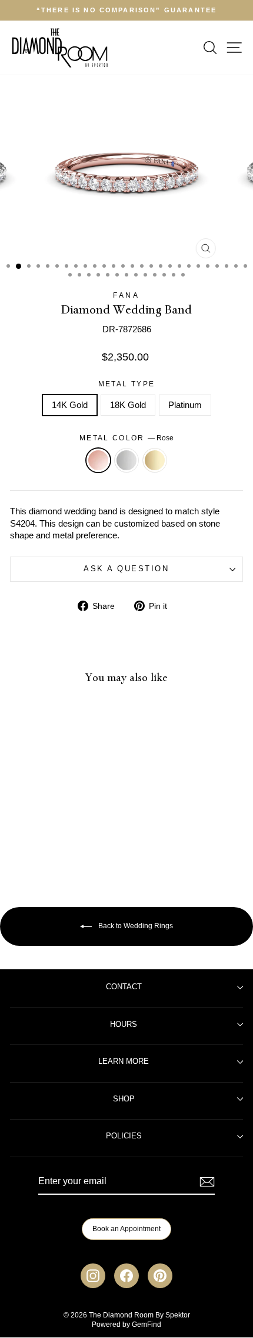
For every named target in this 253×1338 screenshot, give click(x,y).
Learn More (123, 1061)
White (126, 460)
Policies (124, 1136)
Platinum (185, 405)
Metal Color (126, 437)
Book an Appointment (126, 1229)
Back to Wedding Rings (134, 926)
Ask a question (126, 569)
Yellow (155, 460)
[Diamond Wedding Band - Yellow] (68, 837)
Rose (98, 460)
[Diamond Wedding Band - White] (54, 837)
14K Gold (70, 405)
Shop (124, 1099)
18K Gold (128, 405)
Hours (123, 1024)
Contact (124, 987)
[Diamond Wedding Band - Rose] (40, 837)
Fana (126, 295)
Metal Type (126, 383)
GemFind (146, 1324)
